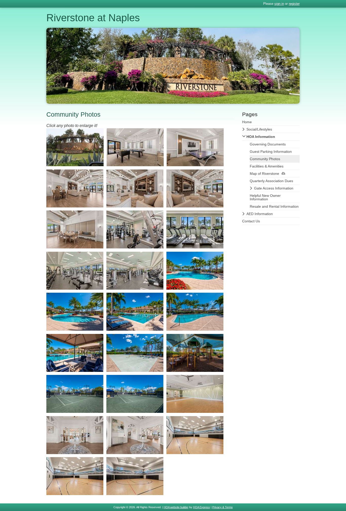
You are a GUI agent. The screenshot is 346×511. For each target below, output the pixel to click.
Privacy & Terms (222, 507)
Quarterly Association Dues (271, 181)
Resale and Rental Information (274, 206)
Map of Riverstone (264, 174)
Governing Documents (268, 144)
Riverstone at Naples (93, 18)
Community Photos (265, 159)
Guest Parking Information (271, 152)
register (294, 4)
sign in (279, 4)
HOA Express (201, 507)
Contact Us (251, 221)
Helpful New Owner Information (265, 197)
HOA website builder (176, 507)
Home (247, 122)
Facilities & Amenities (266, 166)
